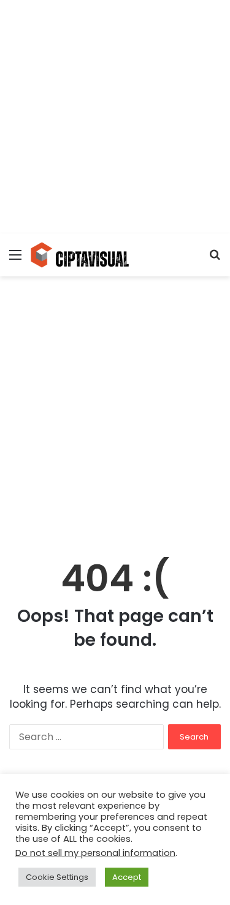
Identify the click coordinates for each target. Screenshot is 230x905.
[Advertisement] (115, 115)
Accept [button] (126, 877)
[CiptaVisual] (80, 255)
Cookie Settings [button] (57, 877)
